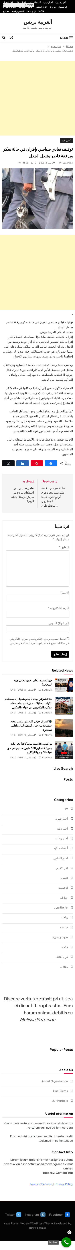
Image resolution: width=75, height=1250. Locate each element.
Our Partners (60, 1100)
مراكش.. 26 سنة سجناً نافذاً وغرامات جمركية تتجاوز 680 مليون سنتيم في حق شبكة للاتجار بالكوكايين (29, 748)
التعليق (64, 547)
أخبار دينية (48, 2)
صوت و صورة (60, 937)
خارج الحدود (41, 6)
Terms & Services (41, 1184)
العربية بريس (38, 21)
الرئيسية (63, 6)
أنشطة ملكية (34, 2)
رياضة (64, 917)
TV (66, 808)
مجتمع (6, 11)
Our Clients (60, 1091)
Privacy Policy (64, 1184)
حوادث (53, 6)
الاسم (64, 592)
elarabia (68, 163)
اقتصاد (64, 877)
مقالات (64, 966)
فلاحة (41, 11)
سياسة (64, 927)
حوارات (64, 897)
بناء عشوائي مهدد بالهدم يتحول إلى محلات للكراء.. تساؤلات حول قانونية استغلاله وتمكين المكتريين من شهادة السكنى (28, 703)
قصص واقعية (18, 11)
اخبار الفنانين (60, 858)
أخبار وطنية (66, 140)
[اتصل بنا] (66, 1242)
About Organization (55, 1081)
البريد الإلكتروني (58, 608)
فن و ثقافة (31, 11)
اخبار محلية (20, 2)
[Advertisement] (37, 98)
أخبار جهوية (60, 2)
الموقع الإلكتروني (59, 623)
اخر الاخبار (8, 2)
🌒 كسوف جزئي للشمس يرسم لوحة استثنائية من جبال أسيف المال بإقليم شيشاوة (31, 725)
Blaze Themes (37, 1227)
